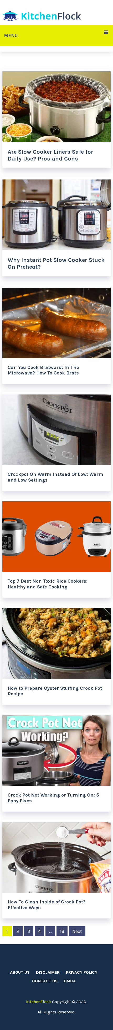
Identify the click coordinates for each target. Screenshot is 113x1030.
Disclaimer (48, 972)
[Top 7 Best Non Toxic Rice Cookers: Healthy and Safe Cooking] (56, 535)
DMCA (70, 980)
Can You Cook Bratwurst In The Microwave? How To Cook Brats (43, 370)
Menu (11, 35)
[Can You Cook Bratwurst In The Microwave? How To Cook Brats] (56, 321)
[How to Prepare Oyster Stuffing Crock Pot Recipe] (56, 642)
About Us (20, 972)
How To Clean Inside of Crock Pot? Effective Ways (47, 905)
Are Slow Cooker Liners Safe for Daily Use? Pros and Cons (50, 155)
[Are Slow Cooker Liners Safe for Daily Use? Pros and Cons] (56, 105)
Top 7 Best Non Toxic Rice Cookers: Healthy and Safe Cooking (48, 584)
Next (77, 931)
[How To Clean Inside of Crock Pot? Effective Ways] (56, 856)
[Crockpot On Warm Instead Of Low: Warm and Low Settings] (56, 428)
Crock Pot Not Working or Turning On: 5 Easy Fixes (53, 798)
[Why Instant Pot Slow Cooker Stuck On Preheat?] (56, 213)
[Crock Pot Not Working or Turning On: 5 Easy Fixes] (56, 749)
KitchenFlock (38, 1001)
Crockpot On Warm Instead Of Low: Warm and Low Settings (55, 477)
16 (62, 931)
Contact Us (45, 980)
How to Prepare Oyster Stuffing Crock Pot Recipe (55, 691)
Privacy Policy (81, 972)
